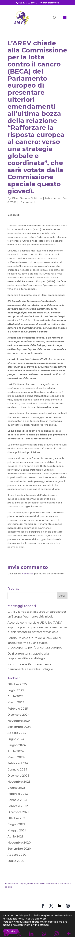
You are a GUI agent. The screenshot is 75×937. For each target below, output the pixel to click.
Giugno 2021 (16, 824)
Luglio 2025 (16, 690)
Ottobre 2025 (17, 684)
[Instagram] (38, 220)
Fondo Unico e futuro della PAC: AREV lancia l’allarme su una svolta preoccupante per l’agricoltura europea (35, 642)
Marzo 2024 (16, 757)
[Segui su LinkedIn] (59, 905)
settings (43, 924)
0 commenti (28, 202)
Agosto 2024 (17, 733)
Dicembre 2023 (18, 775)
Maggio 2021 (17, 830)
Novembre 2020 (19, 842)
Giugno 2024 (17, 745)
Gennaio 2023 (17, 800)
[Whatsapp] (31, 220)
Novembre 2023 (19, 781)
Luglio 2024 (16, 739)
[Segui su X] (51, 905)
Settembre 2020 (19, 848)
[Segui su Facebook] (42, 905)
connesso (27, 573)
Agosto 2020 (17, 854)
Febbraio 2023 (18, 793)
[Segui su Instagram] (67, 905)
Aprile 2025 (15, 696)
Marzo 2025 (16, 702)
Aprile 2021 (15, 836)
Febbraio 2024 (18, 763)
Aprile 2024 (16, 751)
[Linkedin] (24, 220)
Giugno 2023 (16, 787)
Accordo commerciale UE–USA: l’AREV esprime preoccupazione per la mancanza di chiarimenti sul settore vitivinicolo (37, 627)
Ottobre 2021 (17, 818)
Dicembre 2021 (18, 812)
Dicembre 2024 (18, 714)
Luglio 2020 (16, 861)
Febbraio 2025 (18, 708)
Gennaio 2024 (17, 769)
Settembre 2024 (19, 726)
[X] (18, 220)
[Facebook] (11, 220)
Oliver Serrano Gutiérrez (27, 198)
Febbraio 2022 (18, 806)
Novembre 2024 (19, 720)
